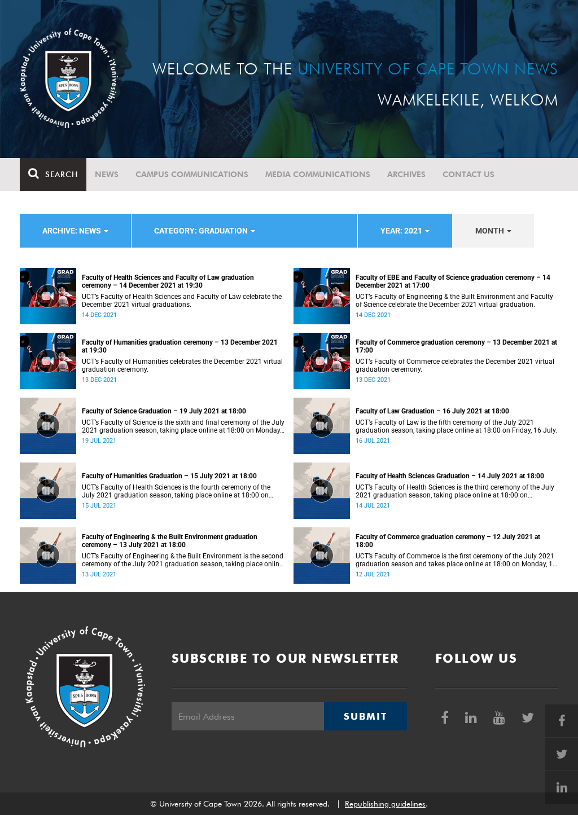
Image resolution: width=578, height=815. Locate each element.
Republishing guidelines (385, 803)
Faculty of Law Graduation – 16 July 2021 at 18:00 (432, 411)
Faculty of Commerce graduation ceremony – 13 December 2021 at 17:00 (456, 346)
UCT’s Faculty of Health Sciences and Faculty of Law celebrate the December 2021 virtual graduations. (182, 301)
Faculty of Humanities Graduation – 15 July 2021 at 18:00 (169, 476)
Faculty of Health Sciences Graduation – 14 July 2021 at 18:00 (450, 476)
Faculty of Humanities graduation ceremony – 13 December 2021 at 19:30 (180, 346)
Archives (406, 174)
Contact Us (468, 174)
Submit (365, 716)
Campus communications (191, 174)
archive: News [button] (72, 230)
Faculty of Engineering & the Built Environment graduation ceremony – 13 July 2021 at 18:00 (169, 541)
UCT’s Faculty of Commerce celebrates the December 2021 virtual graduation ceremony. (455, 365)
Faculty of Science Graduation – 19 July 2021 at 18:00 (164, 411)
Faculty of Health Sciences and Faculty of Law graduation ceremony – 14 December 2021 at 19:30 (168, 281)
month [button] (490, 230)
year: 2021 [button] (402, 230)
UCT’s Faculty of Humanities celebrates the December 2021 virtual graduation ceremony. (182, 365)
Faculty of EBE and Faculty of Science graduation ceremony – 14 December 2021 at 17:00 (453, 281)
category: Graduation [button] (201, 230)
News (107, 174)
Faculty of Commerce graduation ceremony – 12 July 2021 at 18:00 (448, 541)
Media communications (317, 174)
